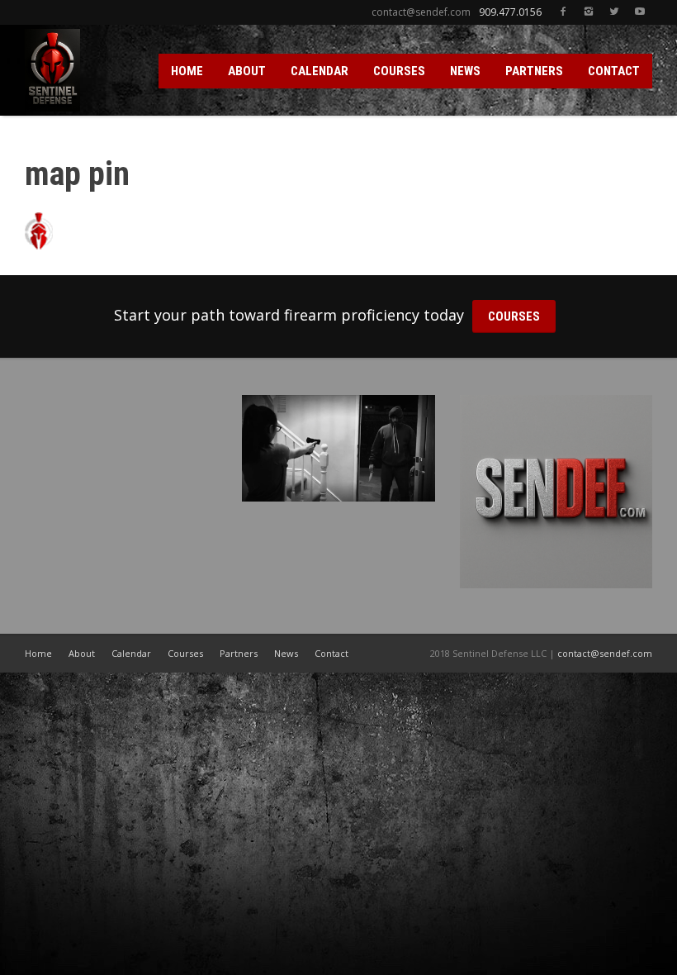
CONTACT (614, 71)
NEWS (465, 71)
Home (38, 653)
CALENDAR (319, 71)
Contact (331, 653)
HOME (187, 71)
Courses (185, 653)
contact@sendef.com (604, 653)
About (82, 653)
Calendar (131, 653)
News (286, 653)
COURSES (399, 71)
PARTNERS (534, 71)
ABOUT (247, 71)
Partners (239, 653)
